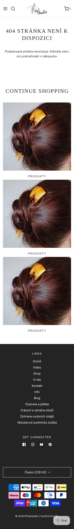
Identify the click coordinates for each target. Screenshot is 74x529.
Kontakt (37, 386)
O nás (37, 379)
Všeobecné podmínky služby (37, 422)
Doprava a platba (37, 404)
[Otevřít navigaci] (5, 8)
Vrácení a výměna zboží (37, 410)
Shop (37, 373)
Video (37, 367)
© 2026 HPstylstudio (26, 516)
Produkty (37, 176)
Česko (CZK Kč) (36, 472)
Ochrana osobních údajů (37, 416)
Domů (37, 361)
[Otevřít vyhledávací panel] (14, 8)
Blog (37, 398)
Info (37, 392)
